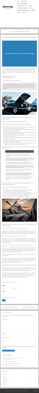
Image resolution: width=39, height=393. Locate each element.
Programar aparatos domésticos (23, 10)
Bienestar (34, 10)
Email (3, 291)
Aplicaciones (23, 1)
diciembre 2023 (5, 379)
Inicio (18, 1)
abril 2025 (4, 374)
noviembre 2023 (5, 381)
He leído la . (10, 297)
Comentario (4, 319)
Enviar (4, 300)
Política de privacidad (18, 390)
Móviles (31, 7)
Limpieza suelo (24, 39)
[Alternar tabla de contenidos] (14, 77)
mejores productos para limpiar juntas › (29, 307)
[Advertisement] (19, 20)
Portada (10, 31)
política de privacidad (12, 297)
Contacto (12, 390)
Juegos (30, 5)
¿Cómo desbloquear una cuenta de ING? (9, 361)
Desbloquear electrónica (22, 5)
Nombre (3, 333)
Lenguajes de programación (22, 7)
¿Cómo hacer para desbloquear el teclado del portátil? (11, 363)
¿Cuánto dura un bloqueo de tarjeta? (8, 359)
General (24, 12)
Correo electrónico (5, 337)
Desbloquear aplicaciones (22, 3)
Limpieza (19, 12)
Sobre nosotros (7, 390)
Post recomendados (25, 390)
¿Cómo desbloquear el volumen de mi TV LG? (10, 365)
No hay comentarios (32, 39)
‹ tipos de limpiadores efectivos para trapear (10, 307)
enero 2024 (4, 377)
